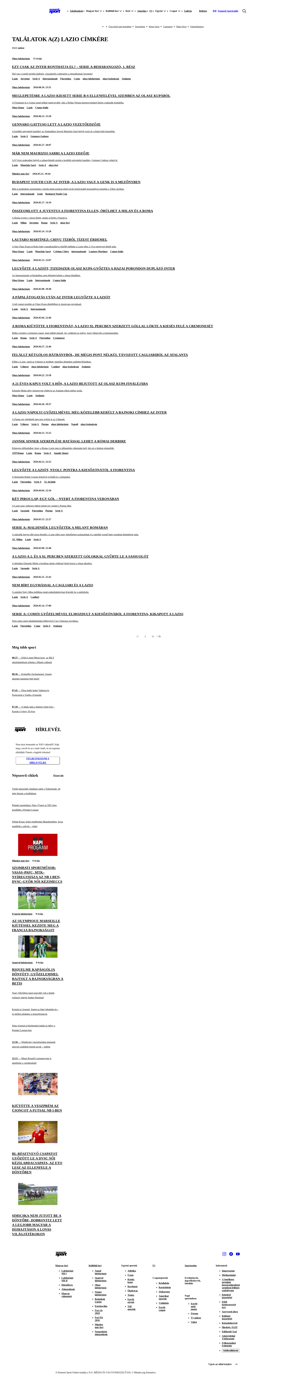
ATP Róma (18, 453)
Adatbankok (76, 11)
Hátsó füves (181, 26)
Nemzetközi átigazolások (101, 1333)
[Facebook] (231, 1254)
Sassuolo (24, 510)
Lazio (15, 78)
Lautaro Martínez (98, 251)
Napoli (74, 424)
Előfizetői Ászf (229, 1331)
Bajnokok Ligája (100, 1300)
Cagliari (55, 366)
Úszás (131, 1275)
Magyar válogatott (66, 1295)
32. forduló (49, 482)
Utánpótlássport (197, 26)
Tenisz (131, 1295)
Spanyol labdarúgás (22, 962)
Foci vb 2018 (98, 1311)
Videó (194, 1322)
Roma (44, 222)
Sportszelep (191, 1265)
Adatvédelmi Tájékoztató (228, 1337)
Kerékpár (133, 1286)
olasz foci (53, 165)
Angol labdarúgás (100, 1272)
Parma (45, 424)
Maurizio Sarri (28, 165)
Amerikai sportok (164, 1297)
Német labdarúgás (100, 1293)
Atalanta (126, 78)
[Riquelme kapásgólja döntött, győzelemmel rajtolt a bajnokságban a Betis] (37, 957)
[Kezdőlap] (55, 11)
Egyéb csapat (162, 1308)
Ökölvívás (133, 1290)
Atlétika (132, 1271)
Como (77, 78)
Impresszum (228, 1271)
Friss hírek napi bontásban (120, 26)
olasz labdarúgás (91, 78)
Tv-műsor (196, 1317)
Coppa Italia (41, 107)
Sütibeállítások (230, 1350)
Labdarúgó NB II (67, 1279)
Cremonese (59, 338)
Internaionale (27, 194)
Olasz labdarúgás (21, 58)
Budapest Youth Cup (56, 194)
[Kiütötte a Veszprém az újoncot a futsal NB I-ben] (37, 1094)
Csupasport (168, 26)
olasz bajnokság (111, 78)
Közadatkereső (229, 1323)
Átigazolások (68, 1289)
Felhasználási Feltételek (229, 1344)
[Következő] (153, 637)
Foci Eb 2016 (99, 1319)
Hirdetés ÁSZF (230, 1327)
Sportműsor (140, 26)
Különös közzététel (227, 1317)
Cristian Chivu (61, 251)
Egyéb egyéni (131, 1300)
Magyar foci (61, 1265)
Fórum (194, 1313)
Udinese (24, 366)
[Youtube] (238, 1254)
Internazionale (50, 78)
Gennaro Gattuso (40, 136)
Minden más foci (20, 173)
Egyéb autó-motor (194, 1306)
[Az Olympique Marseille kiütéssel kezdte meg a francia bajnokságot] (37, 908)
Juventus (25, 78)
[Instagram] (224, 1254)
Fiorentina (65, 78)
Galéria (188, 11)
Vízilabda (164, 1303)
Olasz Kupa (18, 107)
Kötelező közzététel (227, 1296)
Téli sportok (132, 1308)
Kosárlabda (165, 1287)
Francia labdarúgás (22, 914)
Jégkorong (164, 1291)
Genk (40, 194)
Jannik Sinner (61, 453)
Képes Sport (154, 26)
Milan (23, 222)
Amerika (141, 11)
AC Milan (17, 539)
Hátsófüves (67, 1285)
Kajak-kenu (131, 1280)
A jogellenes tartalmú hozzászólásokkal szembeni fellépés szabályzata (231, 1285)
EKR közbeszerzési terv (229, 1305)
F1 (150, 11)
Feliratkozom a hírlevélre (37, 760)
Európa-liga (101, 1306)
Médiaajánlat (229, 1275)
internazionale (78, 251)
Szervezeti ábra (230, 1311)
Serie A (36, 78)
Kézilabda (164, 1283)
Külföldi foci (95, 1265)
